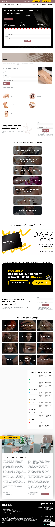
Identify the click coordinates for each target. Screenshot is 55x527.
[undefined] (39, 76)
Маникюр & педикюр (27, 180)
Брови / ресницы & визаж (27, 190)
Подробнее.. (19, 283)
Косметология (27, 200)
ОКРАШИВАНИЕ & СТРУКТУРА (27, 160)
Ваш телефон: (7, 36)
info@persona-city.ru (6, 522)
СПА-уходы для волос (27, 170)
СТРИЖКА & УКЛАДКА (27, 150)
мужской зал (27, 210)
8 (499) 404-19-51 (30, 43)
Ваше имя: (5, 75)
